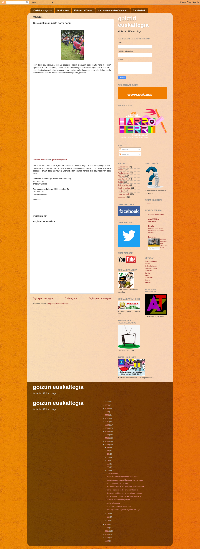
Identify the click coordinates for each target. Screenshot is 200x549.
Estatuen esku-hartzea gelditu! (118, 500)
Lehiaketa (121, 197)
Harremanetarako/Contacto (112, 10)
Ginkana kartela (40, 160)
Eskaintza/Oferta (83, 10)
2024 (107, 412)
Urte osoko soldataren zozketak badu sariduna (124, 493)
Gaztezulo (149, 278)
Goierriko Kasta (124, 185)
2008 (107, 541)
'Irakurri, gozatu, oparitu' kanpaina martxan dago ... (126, 480)
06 (108, 464)
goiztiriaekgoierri (59, 160)
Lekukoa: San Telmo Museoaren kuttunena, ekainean (156, 230)
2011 (107, 531)
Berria (147, 273)
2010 (107, 534)
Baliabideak (139, 10)
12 (108, 447)
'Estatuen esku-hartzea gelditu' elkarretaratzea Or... (126, 486)
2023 (107, 415)
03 (108, 514)
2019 (107, 428)
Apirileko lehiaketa (113, 503)
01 (108, 520)
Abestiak (121, 170)
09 (108, 457)
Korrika (120, 191)
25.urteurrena (123, 167)
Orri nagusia (71, 298)
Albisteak (121, 176)
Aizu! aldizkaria (123, 173)
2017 (107, 435)
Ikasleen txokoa (124, 188)
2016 (107, 438)
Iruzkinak (125, 154)
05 (108, 467)
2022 (107, 418)
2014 (107, 445)
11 (108, 451)
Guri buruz (63, 10)
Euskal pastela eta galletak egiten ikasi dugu (123, 510)
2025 (107, 408)
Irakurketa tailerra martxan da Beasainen (122, 477)
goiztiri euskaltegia (133, 21)
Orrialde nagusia (42, 10)
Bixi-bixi (121, 182)
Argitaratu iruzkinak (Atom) (58, 304)
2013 (107, 524)
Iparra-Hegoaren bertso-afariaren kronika (122, 490)
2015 (107, 441)
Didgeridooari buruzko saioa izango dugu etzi (124, 496)
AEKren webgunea (156, 214)
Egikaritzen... (150, 203)
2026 (107, 405)
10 (108, 454)
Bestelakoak (122, 179)
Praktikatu (152, 237)
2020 (107, 425)
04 (108, 470)
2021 (107, 422)
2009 (107, 538)
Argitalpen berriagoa (43, 298)
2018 (107, 431)
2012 (107, 528)
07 (108, 461)
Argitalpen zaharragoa (100, 298)
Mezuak (124, 149)
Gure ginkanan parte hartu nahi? (119, 506)
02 (108, 517)
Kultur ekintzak (123, 194)
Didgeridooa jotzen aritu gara (117, 483)
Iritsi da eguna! (112, 473)
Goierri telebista (151, 266)
